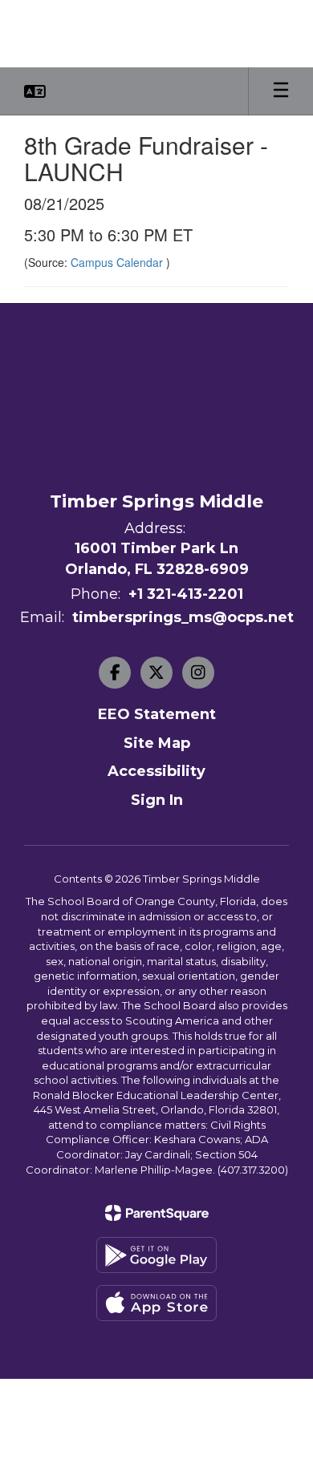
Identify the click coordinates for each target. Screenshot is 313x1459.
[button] (35, 91)
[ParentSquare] (157, 1213)
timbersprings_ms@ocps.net (183, 617)
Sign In (157, 800)
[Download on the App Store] (156, 1303)
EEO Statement (157, 714)
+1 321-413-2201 (185, 594)
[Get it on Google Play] (156, 1255)
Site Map (157, 743)
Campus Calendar (118, 262)
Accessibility (156, 771)
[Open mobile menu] (281, 91)
